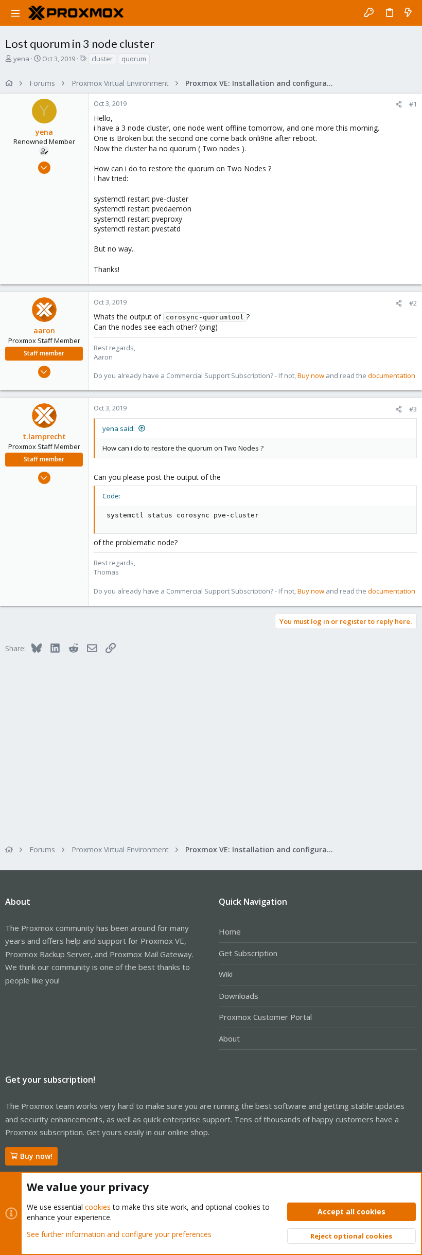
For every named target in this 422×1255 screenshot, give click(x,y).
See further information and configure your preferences (119, 1234)
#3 (413, 409)
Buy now (310, 375)
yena (21, 58)
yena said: (118, 428)
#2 (413, 303)
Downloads (238, 996)
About (229, 1038)
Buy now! (36, 1156)
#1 (413, 104)
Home (230, 931)
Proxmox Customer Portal (265, 1017)
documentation (391, 375)
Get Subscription (248, 953)
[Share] (399, 104)
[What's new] (408, 13)
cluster (102, 58)
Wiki (226, 974)
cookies (98, 1207)
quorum (133, 58)
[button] (15, 13)
